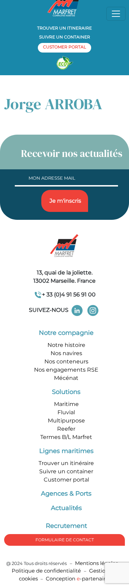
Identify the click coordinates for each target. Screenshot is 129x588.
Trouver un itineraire (64, 28)
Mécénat (66, 378)
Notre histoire (66, 345)
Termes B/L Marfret (66, 437)
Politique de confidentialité (47, 570)
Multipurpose (66, 420)
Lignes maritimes (66, 451)
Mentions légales (96, 563)
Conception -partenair (77, 578)
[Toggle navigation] (116, 14)
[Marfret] (64, 246)
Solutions (66, 392)
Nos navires (66, 353)
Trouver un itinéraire (66, 463)
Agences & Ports (66, 493)
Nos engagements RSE (66, 369)
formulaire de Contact (64, 539)
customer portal (64, 46)
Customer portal (66, 479)
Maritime (66, 404)
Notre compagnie (66, 333)
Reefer (66, 429)
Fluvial (66, 412)
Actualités (66, 508)
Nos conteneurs (66, 361)
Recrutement (66, 526)
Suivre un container (64, 36)
